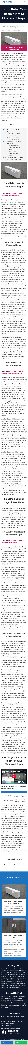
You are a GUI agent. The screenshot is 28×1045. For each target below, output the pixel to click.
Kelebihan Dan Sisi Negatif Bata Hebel (14, 142)
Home (3, 26)
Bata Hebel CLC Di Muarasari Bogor (14, 139)
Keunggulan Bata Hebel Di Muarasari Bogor (14, 147)
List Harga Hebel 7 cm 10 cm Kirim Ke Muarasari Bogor (15, 158)
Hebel (7, 26)
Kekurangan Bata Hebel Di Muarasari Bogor (14, 153)
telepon (7, 1042)
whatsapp (22, 1042)
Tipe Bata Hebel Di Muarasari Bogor (15, 131)
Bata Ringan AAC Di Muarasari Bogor (14, 135)
